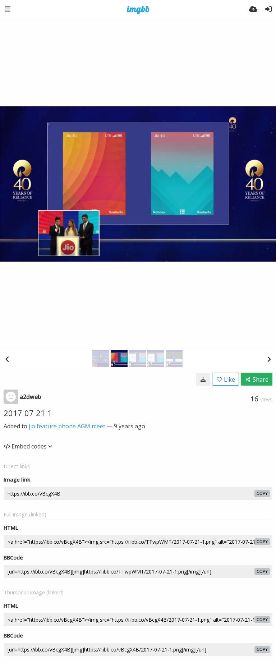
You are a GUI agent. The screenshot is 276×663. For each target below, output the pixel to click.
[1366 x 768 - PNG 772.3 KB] (203, 379)
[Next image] (269, 359)
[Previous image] (7, 359)
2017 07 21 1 (28, 413)
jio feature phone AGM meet (67, 426)
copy (262, 493)
